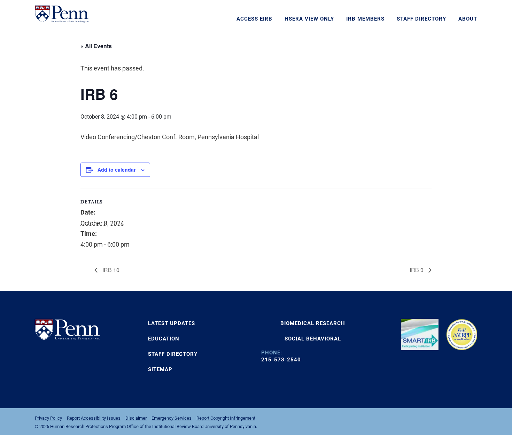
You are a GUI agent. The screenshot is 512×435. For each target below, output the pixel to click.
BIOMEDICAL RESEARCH (312, 323)
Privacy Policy (48, 418)
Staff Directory (421, 19)
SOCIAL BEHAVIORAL (313, 339)
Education (163, 339)
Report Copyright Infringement (225, 418)
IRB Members (365, 19)
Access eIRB (254, 19)
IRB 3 (417, 270)
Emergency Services (172, 418)
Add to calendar (116, 169)
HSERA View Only (309, 19)
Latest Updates (171, 323)
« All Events (96, 46)
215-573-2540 (281, 360)
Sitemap (160, 369)
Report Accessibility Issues (94, 418)
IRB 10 (110, 270)
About (467, 19)
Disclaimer (136, 418)
